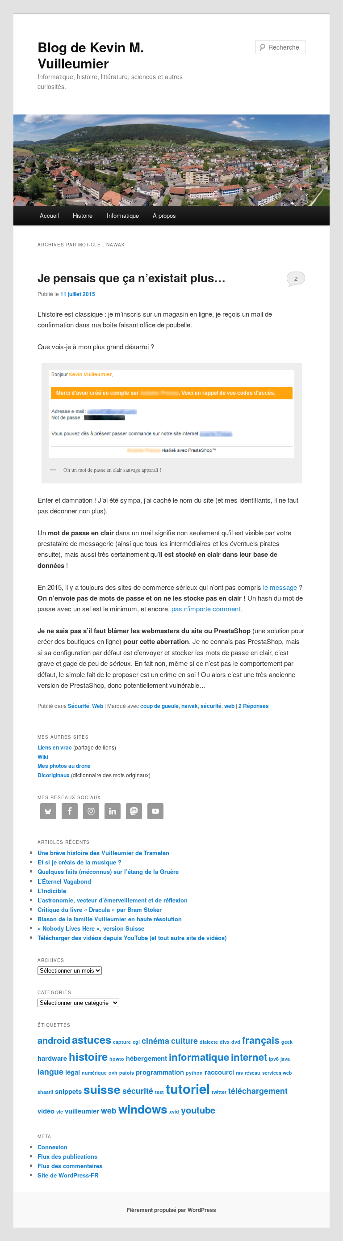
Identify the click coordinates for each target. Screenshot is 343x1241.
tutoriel (188, 1088)
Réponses (253, 706)
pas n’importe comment (206, 608)
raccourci (219, 1072)
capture (122, 1041)
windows (142, 1109)
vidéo (46, 1111)
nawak (189, 706)
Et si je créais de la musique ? (79, 862)
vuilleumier (82, 1111)
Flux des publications (67, 1156)
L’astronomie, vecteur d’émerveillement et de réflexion (113, 900)
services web (277, 1072)
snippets (68, 1091)
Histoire (82, 215)
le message (280, 587)
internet (249, 1057)
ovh (113, 1072)
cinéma (155, 1040)
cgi (136, 1041)
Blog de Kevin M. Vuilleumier (91, 54)
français (261, 1040)
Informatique (123, 215)
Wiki (43, 757)
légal (72, 1072)
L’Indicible (52, 890)
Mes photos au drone (64, 766)
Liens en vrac (55, 747)
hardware (52, 1058)
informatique (199, 1057)
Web (97, 706)
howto (116, 1058)
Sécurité (78, 706)
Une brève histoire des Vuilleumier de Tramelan (103, 852)
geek (287, 1041)
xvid (174, 1111)
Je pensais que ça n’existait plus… (132, 277)
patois (126, 1072)
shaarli (45, 1092)
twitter (219, 1092)
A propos (164, 215)
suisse (102, 1089)
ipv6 (274, 1058)
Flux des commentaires (70, 1165)
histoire (88, 1056)
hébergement (146, 1058)
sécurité (211, 706)
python (194, 1072)
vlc (59, 1111)
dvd (235, 1041)
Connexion (52, 1147)
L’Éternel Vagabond (64, 881)
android (54, 1039)
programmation (160, 1072)
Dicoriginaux (54, 775)
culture (184, 1040)
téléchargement (258, 1090)
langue (50, 1071)
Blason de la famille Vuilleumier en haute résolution (110, 919)
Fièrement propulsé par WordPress (171, 1210)
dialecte (209, 1041)
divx (225, 1041)
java (285, 1058)
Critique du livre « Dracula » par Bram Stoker (100, 909)
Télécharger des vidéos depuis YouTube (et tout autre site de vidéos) (132, 937)
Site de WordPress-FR (68, 1175)
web (229, 706)
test (159, 1092)
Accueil (49, 215)
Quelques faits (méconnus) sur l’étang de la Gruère (108, 871)
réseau (252, 1072)
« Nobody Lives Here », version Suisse (91, 928)
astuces (91, 1039)
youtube (198, 1109)
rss (239, 1072)
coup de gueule (159, 706)
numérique (94, 1072)
